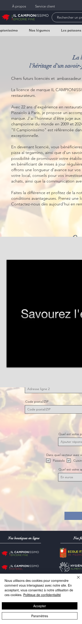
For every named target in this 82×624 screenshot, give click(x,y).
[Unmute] (20, 361)
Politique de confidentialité (42, 594)
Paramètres (39, 616)
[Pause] (12, 361)
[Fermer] (75, 580)
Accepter (39, 606)
